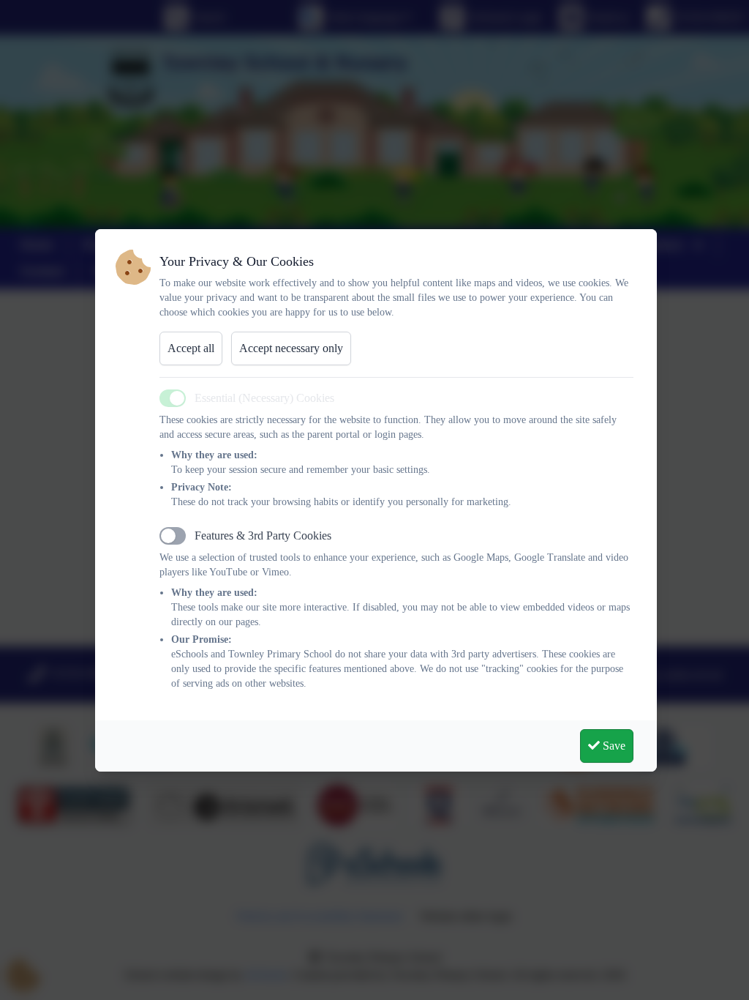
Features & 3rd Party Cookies (263, 535)
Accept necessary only (291, 348)
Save (612, 745)
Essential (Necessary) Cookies (264, 398)
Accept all (191, 348)
